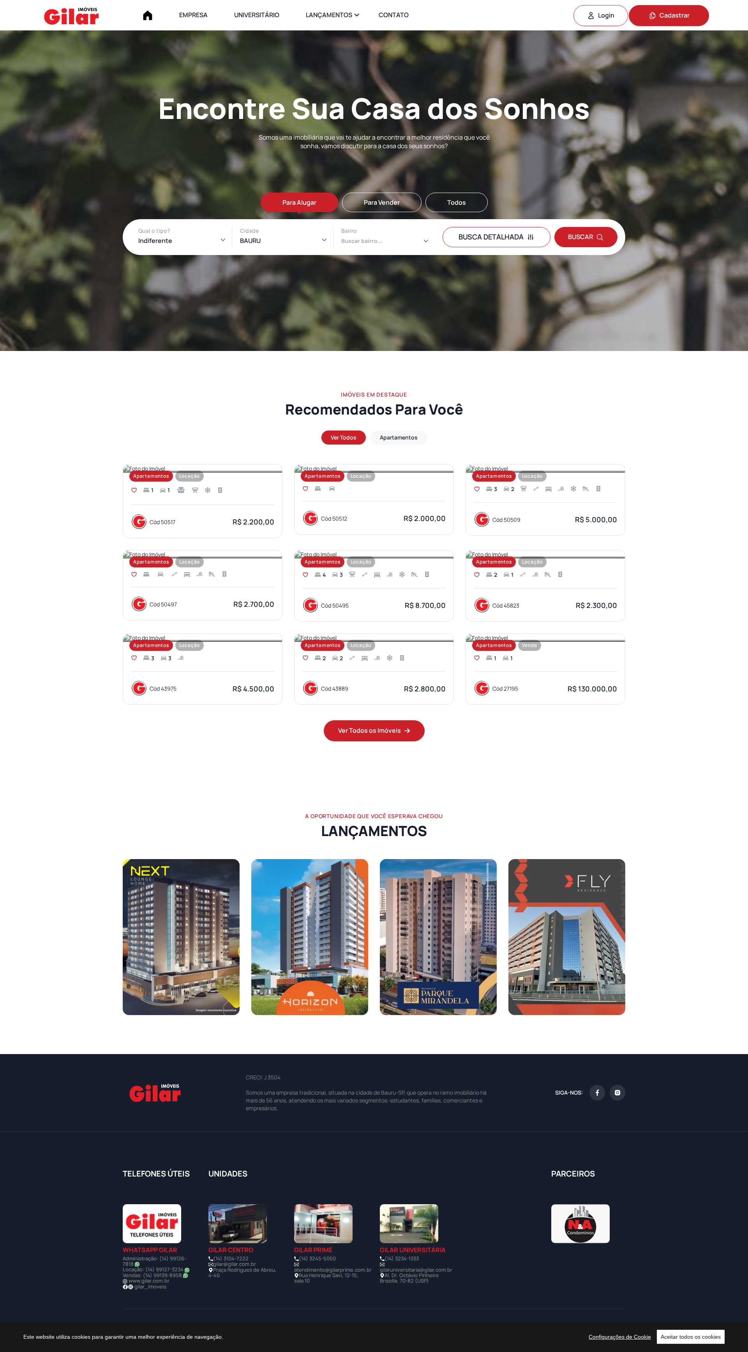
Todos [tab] (456, 202)
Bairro (349, 230)
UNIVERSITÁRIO (256, 15)
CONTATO (394, 15)
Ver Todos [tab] (343, 437)
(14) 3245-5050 (317, 1258)
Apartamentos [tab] (399, 437)
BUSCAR (580, 236)
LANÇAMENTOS (329, 15)
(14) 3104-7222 (231, 1258)
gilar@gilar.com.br (234, 1264)
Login (606, 15)
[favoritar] (134, 490)
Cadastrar (675, 15)
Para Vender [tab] (382, 202)
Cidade (249, 230)
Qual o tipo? (154, 230)
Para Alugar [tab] (299, 202)
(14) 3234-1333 (402, 1258)
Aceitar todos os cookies (691, 1337)
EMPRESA (193, 15)
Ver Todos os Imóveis (369, 730)
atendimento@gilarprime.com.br (333, 1269)
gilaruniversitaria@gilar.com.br (416, 1269)
